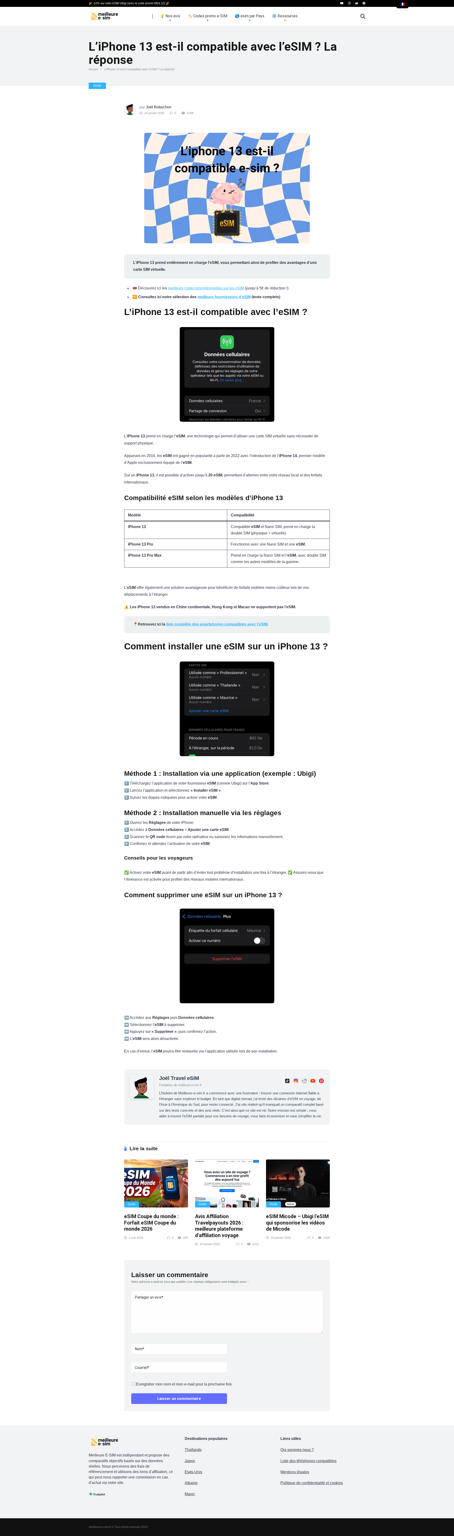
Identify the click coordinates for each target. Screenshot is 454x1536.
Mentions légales (294, 1472)
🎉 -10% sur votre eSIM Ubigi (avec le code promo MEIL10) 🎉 (129, 3)
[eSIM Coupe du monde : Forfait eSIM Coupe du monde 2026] (156, 1183)
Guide (97, 85)
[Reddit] (356, 3)
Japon (190, 1461)
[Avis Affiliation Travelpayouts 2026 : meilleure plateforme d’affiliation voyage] (227, 1183)
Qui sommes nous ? (297, 1450)
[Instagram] (349, 3)
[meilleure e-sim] (109, 14)
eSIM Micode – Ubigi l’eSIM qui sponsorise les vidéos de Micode (297, 1222)
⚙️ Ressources (285, 16)
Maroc (190, 1494)
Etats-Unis (193, 1472)
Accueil (93, 69)
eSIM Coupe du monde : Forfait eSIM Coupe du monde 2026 (151, 1222)
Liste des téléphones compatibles (308, 1461)
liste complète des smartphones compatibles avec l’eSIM (216, 624)
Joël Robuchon (158, 107)
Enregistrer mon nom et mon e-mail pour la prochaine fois (184, 1384)
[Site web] (363, 3)
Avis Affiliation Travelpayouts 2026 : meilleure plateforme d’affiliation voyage (219, 1225)
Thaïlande (193, 1450)
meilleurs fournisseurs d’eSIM (224, 297)
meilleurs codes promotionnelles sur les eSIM (206, 288)
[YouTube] (342, 3)
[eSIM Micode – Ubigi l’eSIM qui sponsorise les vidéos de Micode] (298, 1183)
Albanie (191, 1483)
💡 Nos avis (170, 16)
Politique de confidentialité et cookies (311, 1483)
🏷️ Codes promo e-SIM (207, 16)
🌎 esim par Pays (249, 16)
